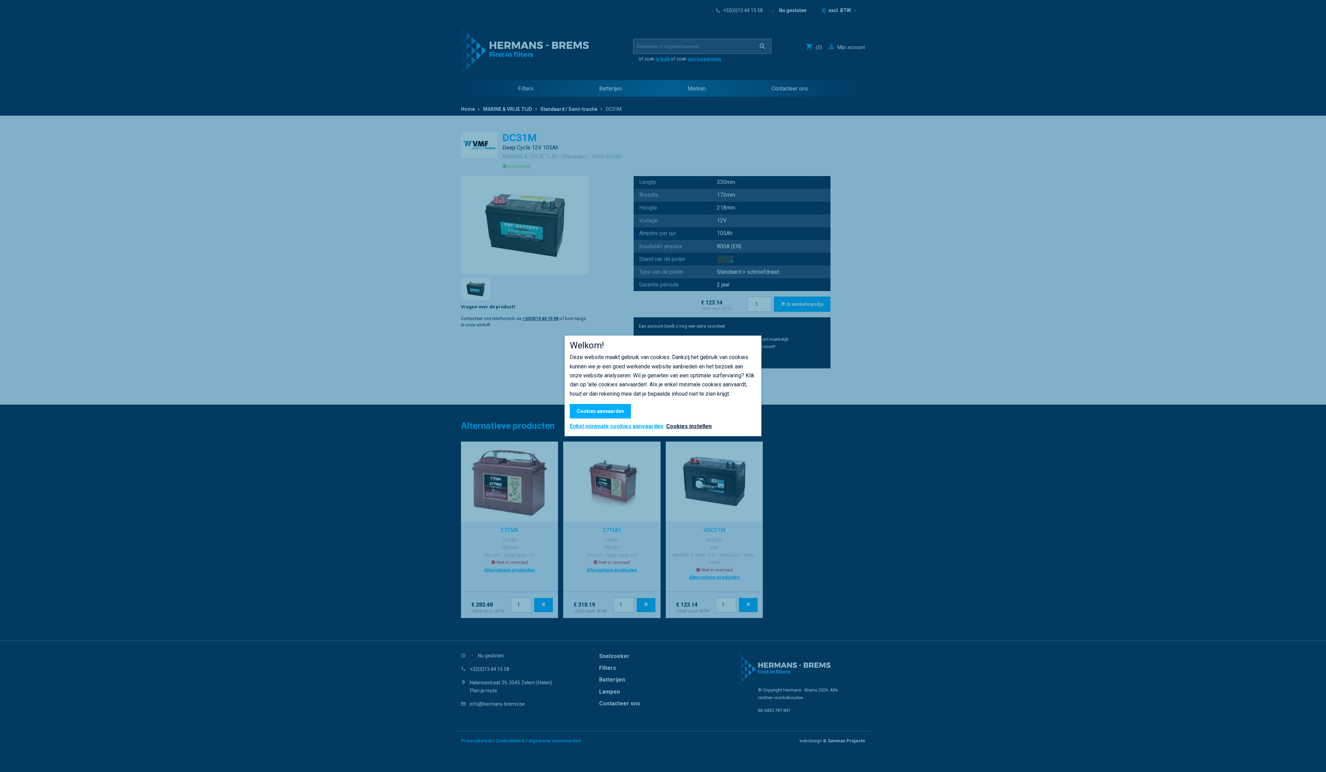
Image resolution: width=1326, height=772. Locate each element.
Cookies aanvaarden (600, 411)
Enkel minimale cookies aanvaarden (616, 426)
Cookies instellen (689, 426)
